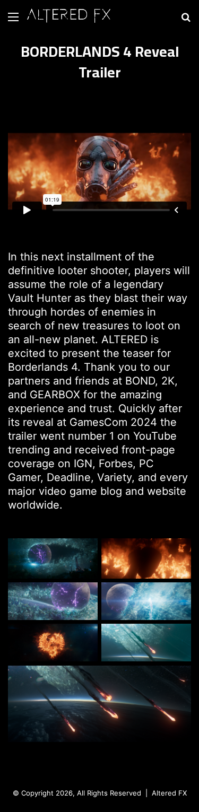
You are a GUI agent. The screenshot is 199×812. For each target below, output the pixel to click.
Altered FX (169, 793)
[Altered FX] (69, 16)
